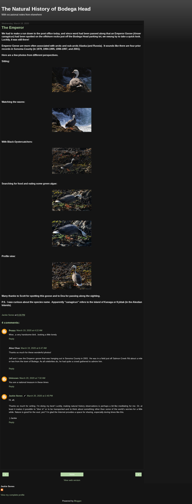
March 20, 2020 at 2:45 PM (40, 396)
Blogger (77, 501)
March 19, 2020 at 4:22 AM (29, 330)
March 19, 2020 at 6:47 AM (34, 348)
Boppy (12, 330)
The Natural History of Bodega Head (46, 9)
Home (72, 474)
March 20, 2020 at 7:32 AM (32, 378)
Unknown (14, 378)
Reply (11, 339)
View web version (72, 480)
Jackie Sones (15, 396)
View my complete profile (12, 495)
